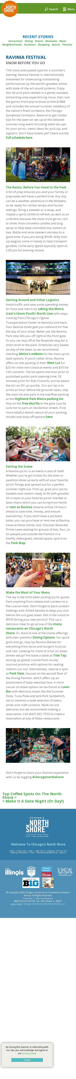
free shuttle (31, 403)
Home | (13, 851)
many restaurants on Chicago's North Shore (34, 628)
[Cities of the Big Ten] (31, 887)
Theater (67, 44)
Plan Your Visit (61, 851)
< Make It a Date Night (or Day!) (33, 801)
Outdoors (30, 44)
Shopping (44, 44)
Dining (29, 41)
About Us (63, 853)
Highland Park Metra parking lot (38, 399)
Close (27, 1059)
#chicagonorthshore (47, 777)
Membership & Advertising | (48, 853)
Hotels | (31, 851)
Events (39, 41)
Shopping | (51, 851)
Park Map (18, 543)
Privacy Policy (28, 898)
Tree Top (59, 655)
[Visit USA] (65, 876)
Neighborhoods (12, 44)
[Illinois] (14, 876)
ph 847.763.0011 (17, 904)
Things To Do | (22, 851)
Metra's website (31, 354)
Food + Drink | (41, 851)
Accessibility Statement (44, 898)
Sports (56, 44)
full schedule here (19, 138)
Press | (33, 853)
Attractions (15, 41)
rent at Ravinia (21, 507)
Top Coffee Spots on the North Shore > (32, 795)
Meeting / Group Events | (20, 853)
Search (53, 9)
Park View (16, 673)
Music (62, 41)
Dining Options (44, 637)
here (49, 417)
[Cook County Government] (31, 876)
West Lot (53, 363)
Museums (51, 41)
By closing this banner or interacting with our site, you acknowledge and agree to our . (27, 1050)
